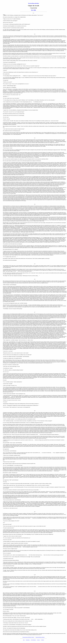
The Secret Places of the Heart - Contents (28, 637)
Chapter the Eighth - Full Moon (40, 637)
